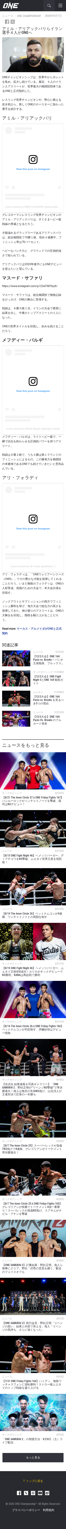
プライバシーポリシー (26, 1510)
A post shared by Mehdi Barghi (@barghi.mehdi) (33, 428)
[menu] (60, 5)
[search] (49, 5)
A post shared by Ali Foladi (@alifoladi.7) (33, 566)
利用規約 (48, 1510)
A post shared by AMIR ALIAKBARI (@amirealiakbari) (34, 206)
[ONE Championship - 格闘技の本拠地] (10, 5)
